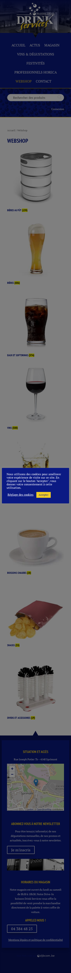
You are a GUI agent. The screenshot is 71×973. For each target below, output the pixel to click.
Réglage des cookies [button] (21, 494)
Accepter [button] (43, 494)
